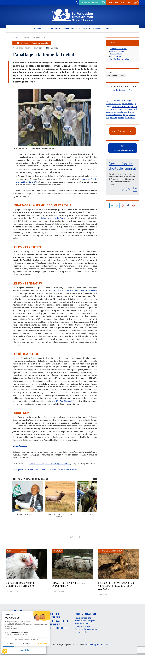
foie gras (125, 115)
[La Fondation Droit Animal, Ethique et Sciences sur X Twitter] (117, 205)
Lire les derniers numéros (122, 90)
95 (18, 43)
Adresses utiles (81, 632)
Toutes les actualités (118, 48)
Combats (54, 28)
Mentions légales (24, 650)
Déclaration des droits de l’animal (122, 166)
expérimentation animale (114, 115)
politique (113, 117)
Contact (108, 28)
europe (132, 112)
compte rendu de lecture (116, 109)
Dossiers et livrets (82, 626)
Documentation (70, 28)
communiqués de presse (124, 106)
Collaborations (116, 54)
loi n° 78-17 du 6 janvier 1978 (63, 401)
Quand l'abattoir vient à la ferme (50, 218)
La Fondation (38, 28)
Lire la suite (12, 591)
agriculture (109, 101)
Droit (85, 28)
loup (107, 118)
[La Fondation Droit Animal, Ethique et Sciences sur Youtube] (133, 205)
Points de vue (115, 56)
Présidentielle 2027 (119, 2)
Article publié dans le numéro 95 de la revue (44, 469)
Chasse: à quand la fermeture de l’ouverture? (60, 515)
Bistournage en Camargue (92, 514)
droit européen (118, 112)
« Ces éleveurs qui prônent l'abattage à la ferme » (49, 463)
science (121, 118)
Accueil (15, 38)
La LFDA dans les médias (119, 59)
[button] (96, 479)
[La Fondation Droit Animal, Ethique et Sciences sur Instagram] (122, 205)
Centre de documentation (86, 629)
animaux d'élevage (122, 100)
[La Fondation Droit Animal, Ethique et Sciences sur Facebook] (128, 205)
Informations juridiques (85, 620)
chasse (108, 106)
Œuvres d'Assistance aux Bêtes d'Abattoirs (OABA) (75, 290)
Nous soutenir (89, 2)
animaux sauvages (129, 103)
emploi (126, 112)
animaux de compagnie (113, 104)
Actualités (97, 28)
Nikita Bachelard (52, 47)
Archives (109, 72)
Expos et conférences (84, 623)
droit (135, 109)
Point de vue (21, 551)
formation (132, 115)
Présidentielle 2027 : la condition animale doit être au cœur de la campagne (116, 586)
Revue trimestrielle (40, 43)
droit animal (109, 112)
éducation (130, 117)
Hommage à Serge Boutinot (27, 514)
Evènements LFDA (117, 51)
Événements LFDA (115, 551)
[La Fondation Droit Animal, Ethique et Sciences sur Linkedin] (111, 205)
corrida (129, 109)
